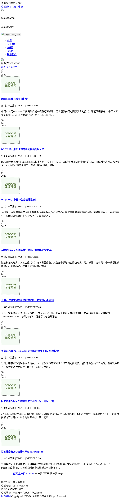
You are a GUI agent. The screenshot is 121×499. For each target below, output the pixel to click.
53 (30, 473)
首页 (9, 40)
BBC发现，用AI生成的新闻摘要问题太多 (22, 149)
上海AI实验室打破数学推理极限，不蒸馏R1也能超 (27, 300)
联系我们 (6, 6)
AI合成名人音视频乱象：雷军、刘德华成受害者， (27, 250)
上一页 (21, 473)
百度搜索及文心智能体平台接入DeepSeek (22, 451)
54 (33, 473)
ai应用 (10, 51)
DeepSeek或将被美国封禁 (14, 99)
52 (27, 473)
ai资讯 (10, 47)
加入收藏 (18, 6)
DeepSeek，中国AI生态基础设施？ (19, 199)
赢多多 (4, 67)
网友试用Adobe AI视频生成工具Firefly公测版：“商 (27, 401)
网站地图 (6, 496)
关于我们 (12, 44)
